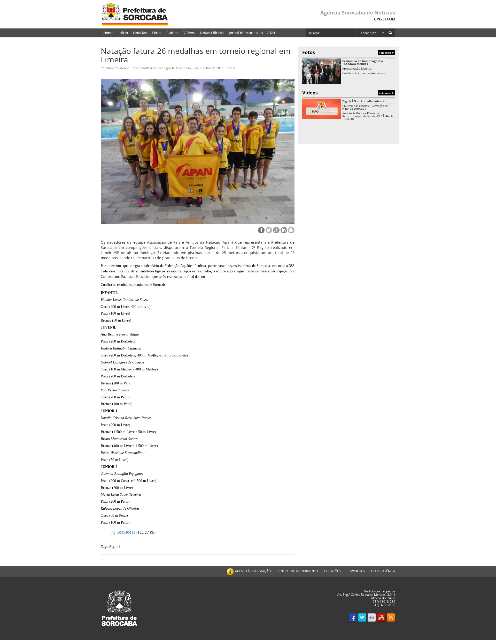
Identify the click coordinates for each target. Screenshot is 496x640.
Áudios (172, 32)
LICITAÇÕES (332, 571)
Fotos (156, 32)
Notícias (140, 32)
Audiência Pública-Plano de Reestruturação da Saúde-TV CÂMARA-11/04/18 (367, 116)
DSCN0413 (126, 532)
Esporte (115, 546)
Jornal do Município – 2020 (252, 32)
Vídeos (189, 32)
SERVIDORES (356, 571)
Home (108, 32)
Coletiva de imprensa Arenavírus (363, 73)
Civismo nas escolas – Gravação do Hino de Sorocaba (365, 107)
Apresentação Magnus (357, 68)
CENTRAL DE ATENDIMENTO (297, 571)
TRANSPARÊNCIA (383, 571)
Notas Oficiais (212, 32)
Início (123, 32)
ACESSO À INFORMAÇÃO (253, 571)
